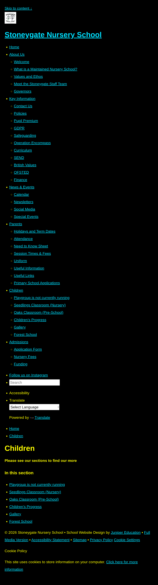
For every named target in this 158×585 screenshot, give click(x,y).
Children (16, 436)
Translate (42, 417)
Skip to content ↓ (18, 8)
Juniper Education (126, 532)
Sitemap (80, 540)
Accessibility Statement (50, 540)
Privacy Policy (101, 540)
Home (14, 428)
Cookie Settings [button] (127, 540)
